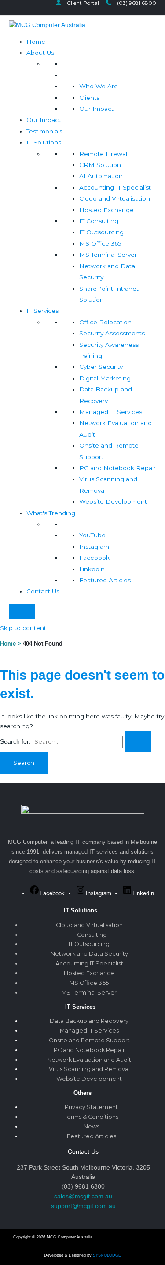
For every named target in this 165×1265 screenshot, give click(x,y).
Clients (89, 97)
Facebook (94, 557)
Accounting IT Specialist (115, 187)
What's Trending (50, 513)
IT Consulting (98, 220)
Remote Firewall (103, 153)
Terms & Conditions (91, 1116)
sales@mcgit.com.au (83, 1196)
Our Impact (96, 108)
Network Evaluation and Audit (89, 1059)
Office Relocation (105, 322)
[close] (22, 611)
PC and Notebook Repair (117, 467)
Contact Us (42, 591)
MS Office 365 (100, 243)
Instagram (94, 546)
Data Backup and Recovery (89, 1021)
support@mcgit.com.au (83, 1205)
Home (35, 41)
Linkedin (92, 569)
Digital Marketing (105, 378)
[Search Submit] (138, 741)
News (91, 1126)
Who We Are (98, 86)
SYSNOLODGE (107, 1255)
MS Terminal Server (108, 254)
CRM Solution (100, 164)
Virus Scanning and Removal (89, 1069)
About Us (40, 52)
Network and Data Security (89, 953)
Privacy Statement (91, 1107)
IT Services (42, 310)
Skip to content (23, 627)
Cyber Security (101, 366)
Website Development (113, 501)
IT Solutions (43, 142)
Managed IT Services (110, 411)
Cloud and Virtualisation (114, 198)
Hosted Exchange (106, 209)
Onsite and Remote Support (89, 1040)
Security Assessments (112, 333)
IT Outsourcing (101, 232)
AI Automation (101, 175)
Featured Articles (105, 580)
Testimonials (44, 131)
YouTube (92, 535)
